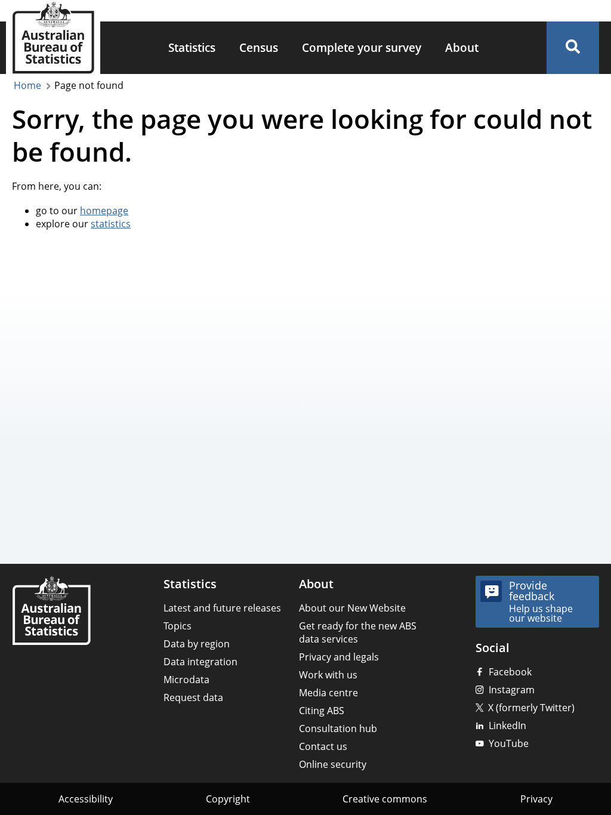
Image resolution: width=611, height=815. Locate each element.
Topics (177, 625)
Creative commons (384, 798)
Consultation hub (338, 728)
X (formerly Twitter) (531, 707)
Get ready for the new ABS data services (357, 632)
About (462, 47)
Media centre (328, 692)
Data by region (196, 643)
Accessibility (85, 798)
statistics (111, 223)
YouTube (509, 743)
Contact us (323, 746)
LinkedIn (507, 725)
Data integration (200, 661)
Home (27, 85)
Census (258, 47)
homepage (104, 210)
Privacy (536, 798)
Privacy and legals (339, 656)
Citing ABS (321, 710)
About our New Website (352, 608)
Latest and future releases (222, 608)
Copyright (228, 798)
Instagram (512, 689)
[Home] (51, 612)
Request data (193, 697)
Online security (332, 764)
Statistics (191, 47)
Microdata (186, 679)
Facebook (510, 671)
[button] (573, 47)
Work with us (328, 674)
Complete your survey (361, 47)
